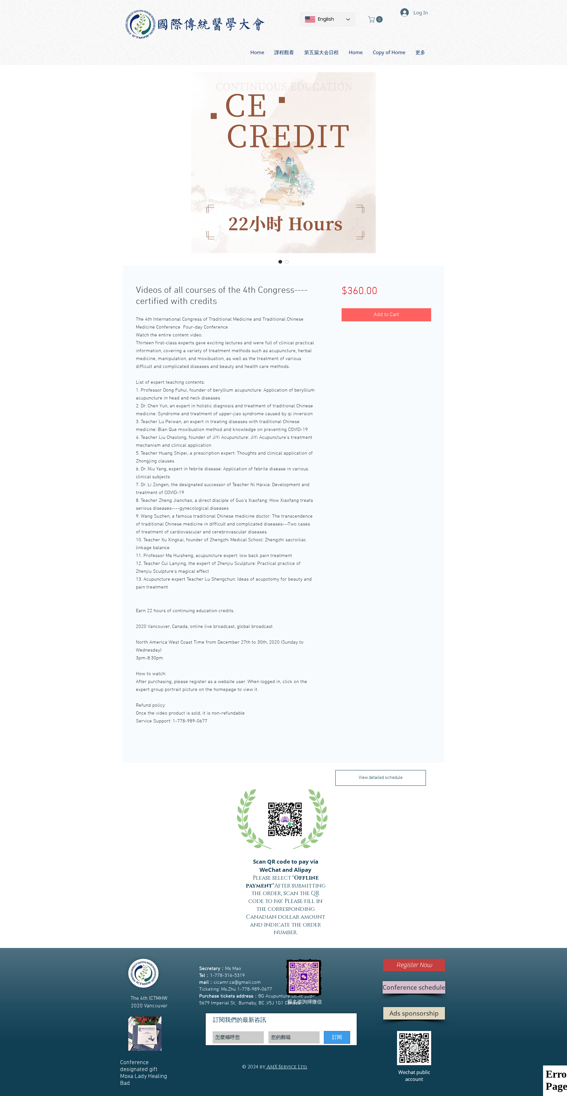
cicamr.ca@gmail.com (237, 982)
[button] (376, 19)
